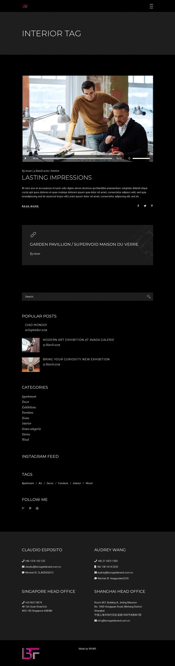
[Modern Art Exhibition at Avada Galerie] (31, 345)
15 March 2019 (51, 345)
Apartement (29, 396)
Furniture (27, 412)
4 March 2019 (41, 171)
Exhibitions (29, 407)
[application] (87, 158)
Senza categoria (31, 429)
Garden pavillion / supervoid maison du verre (84, 244)
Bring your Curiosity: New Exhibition (76, 359)
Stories (26, 434)
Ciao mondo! (36, 325)
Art (40, 483)
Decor (25, 402)
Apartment (28, 483)
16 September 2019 (36, 330)
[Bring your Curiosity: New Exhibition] (31, 364)
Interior (55, 171)
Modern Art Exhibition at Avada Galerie (78, 339)
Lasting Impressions (57, 177)
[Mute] (129, 158)
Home (25, 418)
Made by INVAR (87, 648)
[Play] (25, 158)
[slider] (141, 158)
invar (28, 171)
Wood (25, 439)
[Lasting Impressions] (87, 119)
